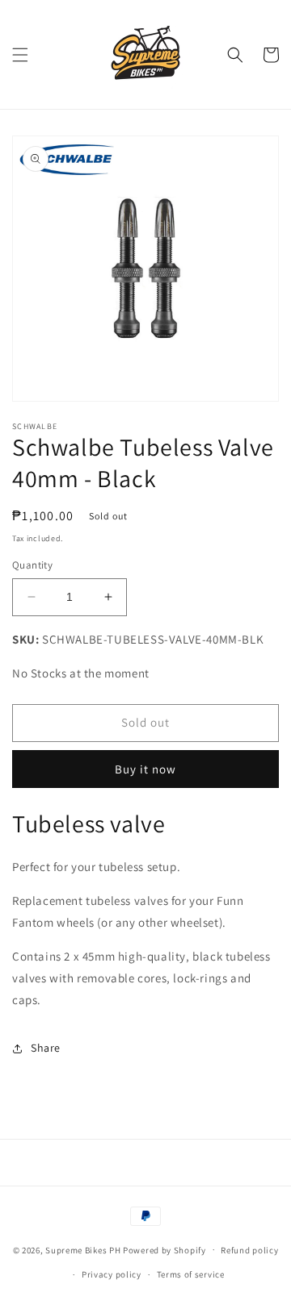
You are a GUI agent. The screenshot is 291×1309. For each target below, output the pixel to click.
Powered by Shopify (164, 1249)
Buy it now (145, 769)
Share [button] (46, 1047)
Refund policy (249, 1250)
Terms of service (191, 1274)
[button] (20, 55)
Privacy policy (111, 1274)
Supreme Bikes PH (82, 1249)
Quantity (32, 565)
